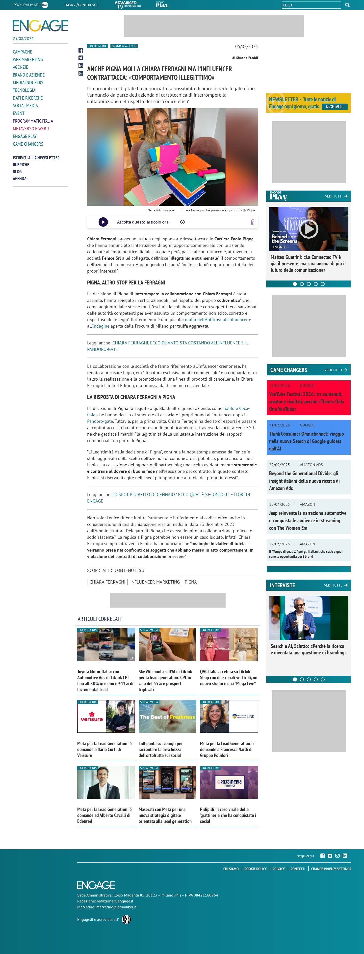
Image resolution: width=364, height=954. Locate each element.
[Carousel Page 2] (302, 284)
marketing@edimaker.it (116, 906)
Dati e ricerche (28, 98)
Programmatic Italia (33, 121)
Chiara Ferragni (107, 582)
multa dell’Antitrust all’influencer (216, 319)
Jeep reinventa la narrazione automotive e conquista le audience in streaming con (307, 520)
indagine (101, 326)
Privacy (279, 868)
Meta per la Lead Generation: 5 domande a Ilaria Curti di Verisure (104, 749)
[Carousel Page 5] (323, 284)
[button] (347, 5)
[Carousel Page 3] (309, 284)
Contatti (298, 868)
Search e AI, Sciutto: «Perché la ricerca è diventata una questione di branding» (309, 649)
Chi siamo (231, 868)
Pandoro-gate (100, 421)
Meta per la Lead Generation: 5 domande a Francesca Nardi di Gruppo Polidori (227, 749)
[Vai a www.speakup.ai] (252, 222)
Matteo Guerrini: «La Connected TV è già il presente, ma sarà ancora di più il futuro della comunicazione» (308, 263)
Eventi (19, 113)
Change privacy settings (331, 868)
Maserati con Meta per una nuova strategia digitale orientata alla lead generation (165, 815)
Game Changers (28, 144)
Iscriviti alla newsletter (36, 158)
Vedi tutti (333, 196)
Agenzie (20, 67)
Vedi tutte (333, 585)
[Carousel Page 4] (316, 284)
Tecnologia (24, 90)
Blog (17, 171)
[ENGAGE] (40, 25)
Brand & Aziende (124, 46)
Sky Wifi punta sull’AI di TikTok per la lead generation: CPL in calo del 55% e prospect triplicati (165, 680)
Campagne (22, 52)
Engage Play (25, 136)
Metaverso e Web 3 (31, 128)
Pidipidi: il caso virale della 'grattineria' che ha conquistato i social (228, 815)
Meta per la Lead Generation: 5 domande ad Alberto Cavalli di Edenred (104, 815)
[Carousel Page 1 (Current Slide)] (295, 284)
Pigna (191, 582)
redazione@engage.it (115, 900)
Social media (25, 105)
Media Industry (28, 82)
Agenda (19, 178)
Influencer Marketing (155, 582)
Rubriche (21, 165)
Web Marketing (28, 59)
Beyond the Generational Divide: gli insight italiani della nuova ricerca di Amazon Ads (304, 481)
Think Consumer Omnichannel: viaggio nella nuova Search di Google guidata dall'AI (306, 441)
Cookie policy (256, 868)
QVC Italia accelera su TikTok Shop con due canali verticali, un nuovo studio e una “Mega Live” (228, 677)
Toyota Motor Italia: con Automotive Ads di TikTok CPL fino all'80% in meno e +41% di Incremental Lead (105, 680)
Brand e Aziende (29, 75)
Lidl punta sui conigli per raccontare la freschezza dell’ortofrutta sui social (161, 749)
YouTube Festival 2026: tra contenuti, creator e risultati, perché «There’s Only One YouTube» (306, 401)
